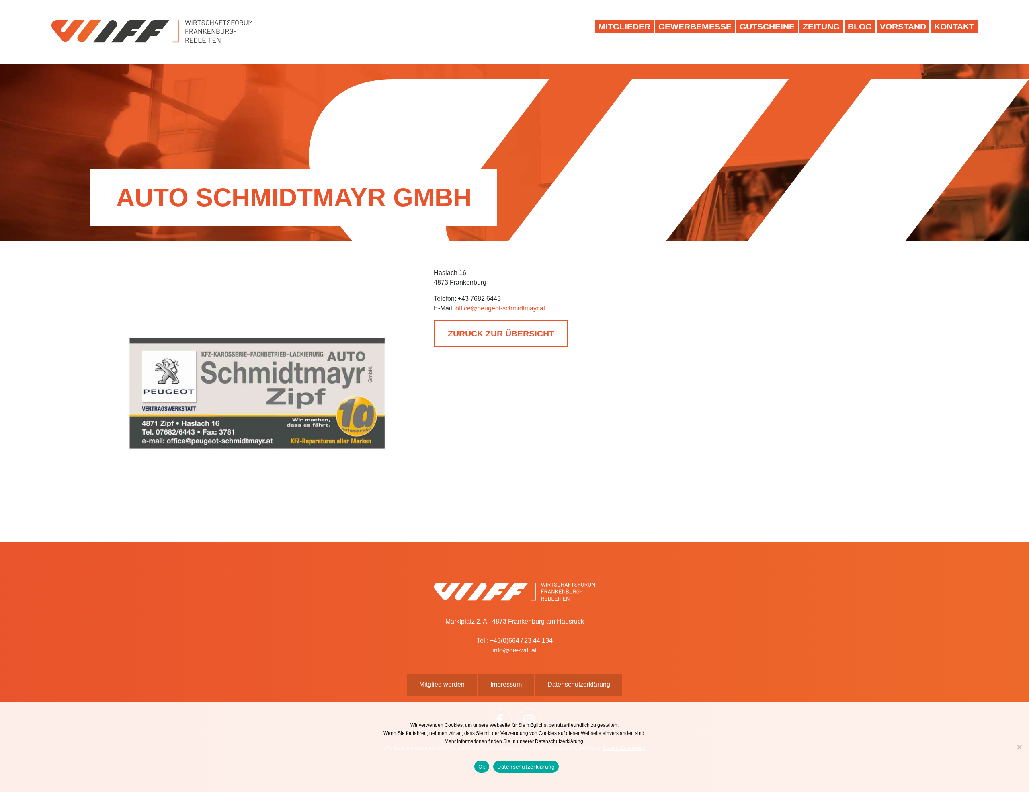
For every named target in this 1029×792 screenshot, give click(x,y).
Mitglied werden (442, 684)
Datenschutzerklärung (526, 766)
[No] (1019, 747)
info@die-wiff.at (514, 650)
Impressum (506, 684)
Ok (482, 766)
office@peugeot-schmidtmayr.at (500, 308)
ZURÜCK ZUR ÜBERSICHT (501, 333)
